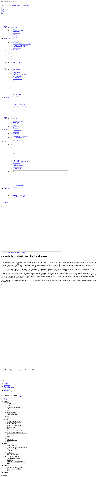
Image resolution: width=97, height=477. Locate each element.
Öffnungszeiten (16, 31)
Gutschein (15, 49)
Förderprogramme (17, 48)
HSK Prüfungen (17, 62)
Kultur (5, 68)
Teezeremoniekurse (17, 76)
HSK (5, 50)
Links (14, 34)
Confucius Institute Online (19, 46)
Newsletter (15, 37)
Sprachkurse (7, 38)
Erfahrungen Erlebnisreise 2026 (20, 45)
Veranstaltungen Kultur (14, 252)
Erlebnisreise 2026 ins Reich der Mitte (22, 44)
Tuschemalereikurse (17, 79)
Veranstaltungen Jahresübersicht (20, 70)
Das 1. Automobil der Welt (19, 106)
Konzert (23, 252)
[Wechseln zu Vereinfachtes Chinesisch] (15, 5)
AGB (19, 396)
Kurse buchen (16, 41)
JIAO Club (15, 96)
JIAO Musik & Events (18, 95)
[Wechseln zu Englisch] (26, 5)
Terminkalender (16, 33)
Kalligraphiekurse (17, 77)
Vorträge (15, 73)
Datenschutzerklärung (9, 391)
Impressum (6, 390)
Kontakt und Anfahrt (18, 30)
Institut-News (16, 35)
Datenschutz (15, 396)
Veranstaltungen (16, 69)
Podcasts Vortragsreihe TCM (20, 74)
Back (8, 418)
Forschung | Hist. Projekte (19, 104)
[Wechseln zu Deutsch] (4, 5)
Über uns (15, 27)
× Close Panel (4, 475)
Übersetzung (16, 42)
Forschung (6, 97)
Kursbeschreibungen (18, 39)
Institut (5, 26)
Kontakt (6, 111)
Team (14, 29)
